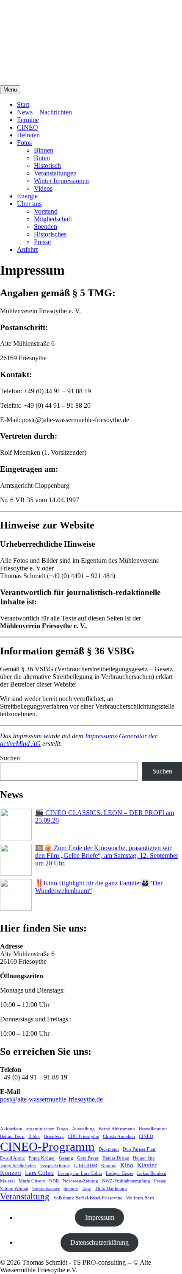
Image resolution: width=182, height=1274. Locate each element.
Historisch (47, 165)
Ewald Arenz (12, 1158)
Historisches (50, 234)
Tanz (86, 1188)
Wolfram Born (140, 1198)
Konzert (10, 1172)
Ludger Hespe (119, 1173)
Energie (27, 196)
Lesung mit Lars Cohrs (80, 1173)
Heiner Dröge (115, 1158)
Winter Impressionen (61, 180)
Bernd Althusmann (117, 1129)
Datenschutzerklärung (99, 1242)
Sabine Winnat (14, 1188)
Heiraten (28, 135)
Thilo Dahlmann (111, 1188)
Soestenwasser (46, 1188)
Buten (42, 157)
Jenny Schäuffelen (18, 1165)
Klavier (147, 1164)
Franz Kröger (42, 1158)
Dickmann (109, 1149)
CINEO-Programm (47, 1146)
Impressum (99, 1217)
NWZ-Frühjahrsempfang (126, 1181)
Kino (126, 1164)
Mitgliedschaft (53, 219)
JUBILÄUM (85, 1165)
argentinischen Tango (47, 1129)
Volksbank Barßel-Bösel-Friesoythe (87, 1198)
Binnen (43, 150)
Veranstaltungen (55, 173)
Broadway (54, 1136)
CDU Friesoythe (83, 1136)
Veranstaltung (25, 1196)
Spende (70, 1188)
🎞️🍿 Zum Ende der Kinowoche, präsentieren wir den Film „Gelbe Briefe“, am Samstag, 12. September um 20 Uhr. (106, 855)
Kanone (108, 1165)
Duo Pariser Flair (139, 1149)
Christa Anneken (119, 1136)
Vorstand (46, 211)
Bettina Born (12, 1136)
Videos (43, 188)
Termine (28, 119)
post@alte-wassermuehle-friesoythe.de (51, 1099)
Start (23, 104)
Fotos (24, 142)
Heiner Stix (144, 1158)
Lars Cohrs (39, 1172)
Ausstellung (83, 1129)
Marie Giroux (32, 1181)
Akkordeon (11, 1129)
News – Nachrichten (44, 112)
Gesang (66, 1158)
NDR (54, 1181)
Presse (42, 241)
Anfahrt (27, 249)
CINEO (27, 127)
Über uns (29, 203)
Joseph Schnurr (55, 1165)
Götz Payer (88, 1158)
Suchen (10, 758)
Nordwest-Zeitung (80, 1181)
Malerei (7, 1181)
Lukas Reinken (151, 1173)
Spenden (45, 226)
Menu (10, 89)
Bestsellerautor (153, 1129)
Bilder (34, 1136)
